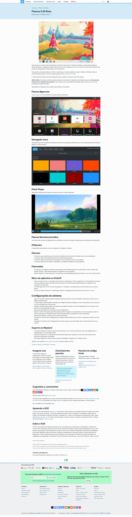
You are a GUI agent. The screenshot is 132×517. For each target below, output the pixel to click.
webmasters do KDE (34, 513)
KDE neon (24, 496)
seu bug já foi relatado (52, 341)
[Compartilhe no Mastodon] (84, 390)
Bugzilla (59, 400)
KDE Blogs (60, 490)
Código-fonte (43, 494)
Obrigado (60, 498)
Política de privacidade (81, 496)
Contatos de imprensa (63, 494)
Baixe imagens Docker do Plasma (42, 368)
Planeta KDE (60, 492)
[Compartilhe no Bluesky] (87, 390)
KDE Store (96, 488)
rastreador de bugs (70, 74)
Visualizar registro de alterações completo (43, 344)
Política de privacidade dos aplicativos (82, 499)
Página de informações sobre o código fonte (87, 366)
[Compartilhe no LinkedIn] (92, 390)
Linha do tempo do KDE (99, 494)
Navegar (88, 481)
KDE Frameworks (26, 492)
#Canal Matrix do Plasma (82, 398)
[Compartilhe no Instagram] (41, 392)
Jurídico (108, 513)
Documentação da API (45, 488)
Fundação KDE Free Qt (99, 492)
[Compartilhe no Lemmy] (97, 390)
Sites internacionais (98, 498)
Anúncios (34, 8)
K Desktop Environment (79, 513)
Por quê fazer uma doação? (52, 474)
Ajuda (77, 490)
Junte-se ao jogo (48, 419)
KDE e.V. (96, 490)
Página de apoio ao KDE (43, 417)
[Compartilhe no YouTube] (34, 392)
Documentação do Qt (45, 490)
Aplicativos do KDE (26, 490)
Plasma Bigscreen (37, 95)
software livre (53, 411)
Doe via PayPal (52, 477)
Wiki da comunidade (80, 488)
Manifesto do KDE (98, 496)
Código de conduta (80, 494)
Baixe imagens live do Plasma (41, 366)
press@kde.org (63, 455)
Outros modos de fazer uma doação (43, 481)
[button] (103, 1)
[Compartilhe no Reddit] (95, 390)
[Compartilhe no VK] (39, 392)
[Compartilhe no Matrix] (82, 390)
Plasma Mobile (25, 494)
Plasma (23, 488)
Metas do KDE (43, 492)
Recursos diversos (62, 496)
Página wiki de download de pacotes (63, 381)
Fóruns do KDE (51, 395)
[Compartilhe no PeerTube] (36, 392)
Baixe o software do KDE (82, 492)
